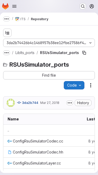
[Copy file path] (84, 53)
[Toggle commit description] (69, 102)
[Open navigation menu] (14, 6)
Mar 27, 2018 (49, 103)
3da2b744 (29, 103)
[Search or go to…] (83, 6)
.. (8, 130)
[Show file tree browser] (7, 33)
